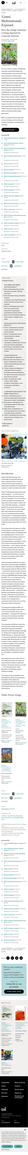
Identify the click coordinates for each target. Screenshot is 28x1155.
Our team (4, 1093)
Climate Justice (6, 10)
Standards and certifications (19, 1096)
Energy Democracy (7, 9)
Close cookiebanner (25, 1129)
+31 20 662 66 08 (5, 1122)
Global (3, 12)
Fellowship (4, 1089)
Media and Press (20, 1082)
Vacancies (4, 1096)
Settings (18, 1146)
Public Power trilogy (6, 251)
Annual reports (19, 1089)
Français (13, 40)
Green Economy (18, 10)
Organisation (5, 1082)
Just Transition (20, 9)
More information (5, 1149)
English (9, 40)
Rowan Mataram (5, 809)
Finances (17, 1086)
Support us (18, 1093)
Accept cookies (7, 1146)
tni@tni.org (16, 1122)
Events (3, 1086)
